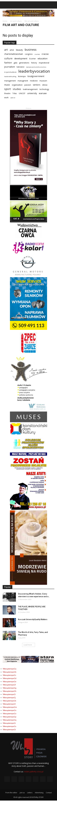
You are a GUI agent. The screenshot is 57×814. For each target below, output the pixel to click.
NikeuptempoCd (9, 678)
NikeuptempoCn (9, 710)
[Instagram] (21, 779)
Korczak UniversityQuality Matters (32, 619)
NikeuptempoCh (9, 691)
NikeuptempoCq (9, 720)
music (7, 84)
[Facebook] (7, 779)
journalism (9, 66)
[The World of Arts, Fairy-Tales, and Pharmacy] (9, 635)
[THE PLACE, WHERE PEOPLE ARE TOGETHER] (9, 609)
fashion (8, 62)
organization (17, 85)
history (34, 62)
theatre (7, 93)
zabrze (12, 98)
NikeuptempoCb (9, 672)
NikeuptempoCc (9, 675)
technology (44, 89)
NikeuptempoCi (9, 694)
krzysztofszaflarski (10, 72)
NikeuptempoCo (9, 713)
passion (27, 85)
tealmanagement (30, 89)
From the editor (11, 792)
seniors (36, 84)
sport (7, 89)
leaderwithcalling (10, 76)
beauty (19, 50)
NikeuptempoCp (9, 717)
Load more (28, 645)
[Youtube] (50, 779)
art (6, 49)
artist (12, 50)
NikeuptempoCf (9, 685)
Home (5, 21)
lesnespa (22, 76)
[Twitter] (42, 779)
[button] (53, 5)
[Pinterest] (35, 779)
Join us (22, 792)
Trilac (14, 93)
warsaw (43, 93)
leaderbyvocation (34, 71)
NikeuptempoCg (9, 688)
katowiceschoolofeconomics (36, 67)
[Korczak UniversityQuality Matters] (9, 622)
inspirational (44, 62)
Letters (29, 792)
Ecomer (32, 58)
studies (17, 89)
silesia (44, 85)
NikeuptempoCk (9, 701)
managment (23, 80)
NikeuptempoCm (10, 707)
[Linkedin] (28, 779)
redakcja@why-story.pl (33, 771)
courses (37, 54)
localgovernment (35, 76)
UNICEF (22, 93)
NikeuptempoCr (9, 723)
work (6, 97)
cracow (45, 54)
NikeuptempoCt (9, 729)
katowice (20, 67)
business (30, 49)
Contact (49, 792)
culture (8, 58)
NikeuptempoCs (9, 726)
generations (24, 62)
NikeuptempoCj (9, 697)
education (42, 58)
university (32, 93)
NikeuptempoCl (9, 704)
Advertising (39, 792)
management (10, 80)
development (20, 58)
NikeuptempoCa (9, 669)
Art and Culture (16, 21)
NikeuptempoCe (9, 681)
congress (29, 54)
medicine (34, 80)
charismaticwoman (13, 54)
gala (15, 62)
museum (43, 80)
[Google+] (14, 779)
